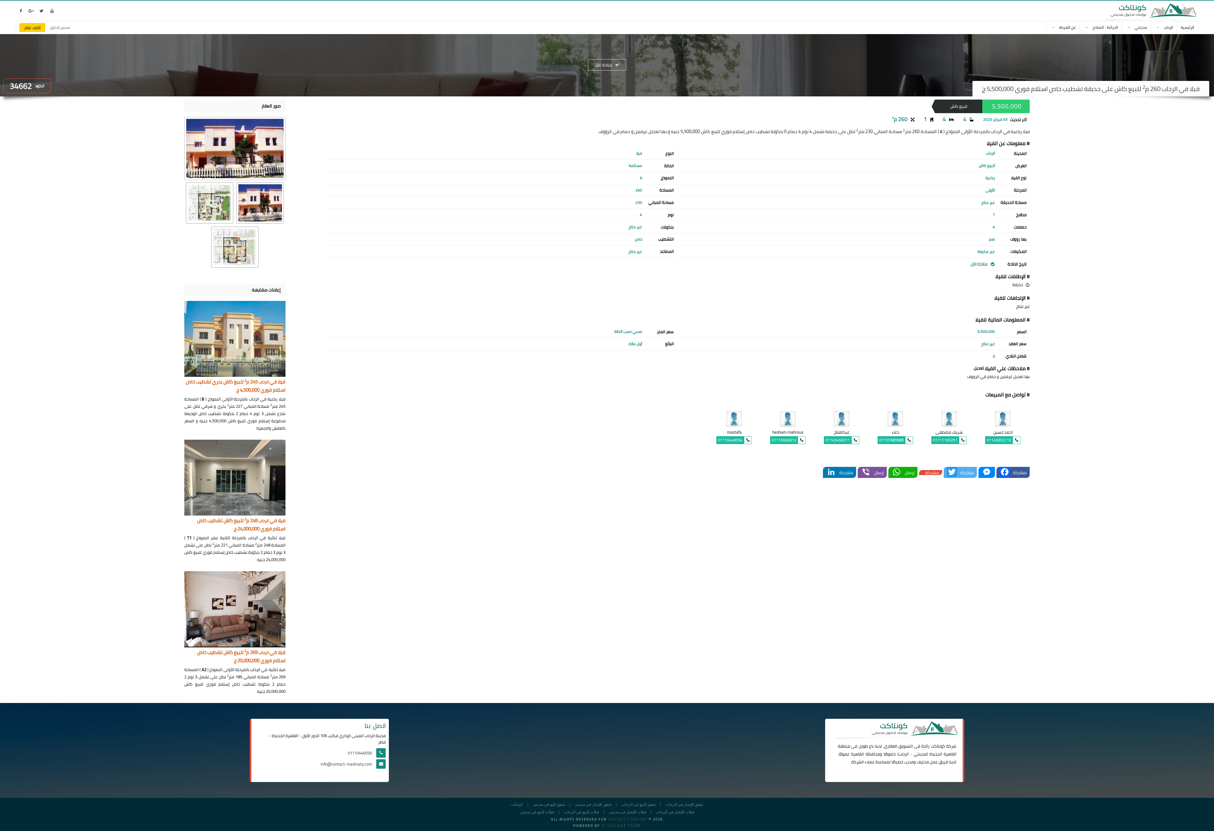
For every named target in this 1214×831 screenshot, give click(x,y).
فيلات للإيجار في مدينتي (627, 812)
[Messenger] (987, 472)
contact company (627, 819)
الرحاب (903, 754)
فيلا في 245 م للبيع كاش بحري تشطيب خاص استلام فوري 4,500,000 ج (235, 386)
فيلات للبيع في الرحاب (581, 812)
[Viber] (866, 472)
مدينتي (920, 754)
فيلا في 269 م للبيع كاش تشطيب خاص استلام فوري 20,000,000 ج (241, 656)
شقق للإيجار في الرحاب (684, 805)
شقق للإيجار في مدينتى (593, 805)
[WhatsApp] (897, 472)
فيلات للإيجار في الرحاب (675, 812)
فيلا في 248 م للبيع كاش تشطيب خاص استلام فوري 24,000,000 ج (241, 524)
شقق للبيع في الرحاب (638, 805)
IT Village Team (621, 825)
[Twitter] (952, 472)
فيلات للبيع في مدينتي (537, 812)
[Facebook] (1005, 472)
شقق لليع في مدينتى (549, 805)
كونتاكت (938, 746)
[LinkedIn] (831, 472)
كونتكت (517, 805)
